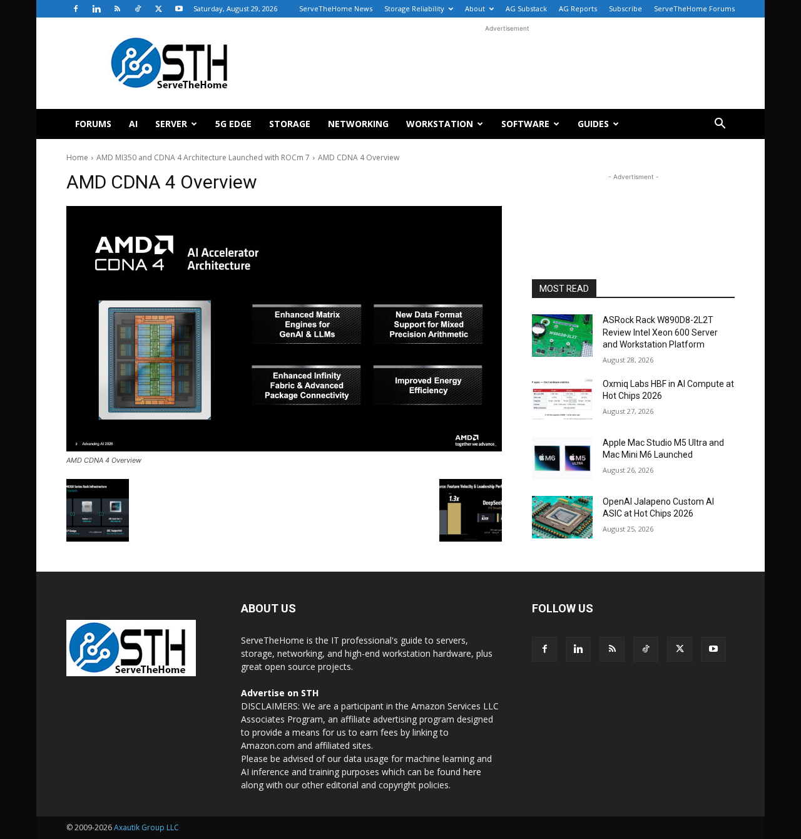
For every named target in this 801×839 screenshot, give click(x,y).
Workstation (439, 124)
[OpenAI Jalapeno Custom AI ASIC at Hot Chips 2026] (562, 517)
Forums (93, 124)
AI (133, 124)
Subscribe (625, 8)
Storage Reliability (414, 8)
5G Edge (233, 124)
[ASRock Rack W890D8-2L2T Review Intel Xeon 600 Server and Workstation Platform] (562, 335)
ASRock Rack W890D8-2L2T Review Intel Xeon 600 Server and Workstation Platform (660, 332)
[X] (158, 9)
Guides (593, 124)
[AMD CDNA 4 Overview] (284, 328)
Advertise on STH (280, 693)
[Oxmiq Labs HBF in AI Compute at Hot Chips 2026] (562, 399)
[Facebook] (75, 9)
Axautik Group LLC (146, 827)
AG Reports (578, 8)
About (475, 8)
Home (77, 157)
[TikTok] (137, 9)
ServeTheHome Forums (694, 8)
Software (525, 124)
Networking (358, 124)
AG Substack (526, 8)
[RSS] (117, 9)
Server (171, 124)
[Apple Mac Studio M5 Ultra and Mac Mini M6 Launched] (562, 458)
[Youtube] (179, 9)
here (472, 772)
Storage (289, 124)
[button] (720, 125)
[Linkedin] (96, 9)
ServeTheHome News (335, 8)
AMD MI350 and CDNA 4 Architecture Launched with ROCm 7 (203, 157)
